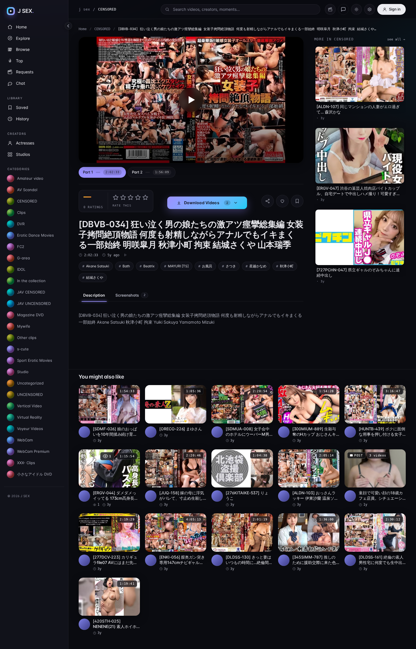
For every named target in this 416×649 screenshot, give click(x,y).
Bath (126, 266)
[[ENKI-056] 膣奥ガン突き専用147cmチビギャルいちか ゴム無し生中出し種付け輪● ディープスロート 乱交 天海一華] (175, 542)
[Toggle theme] (356, 9)
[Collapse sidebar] (68, 26)
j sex (84, 9)
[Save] (297, 201)
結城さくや (94, 277)
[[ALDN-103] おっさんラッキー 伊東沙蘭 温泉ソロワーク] (308, 478)
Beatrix (148, 266)
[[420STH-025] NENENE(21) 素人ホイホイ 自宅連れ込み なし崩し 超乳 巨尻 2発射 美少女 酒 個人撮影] (109, 607)
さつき (231, 266)
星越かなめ (257, 266)
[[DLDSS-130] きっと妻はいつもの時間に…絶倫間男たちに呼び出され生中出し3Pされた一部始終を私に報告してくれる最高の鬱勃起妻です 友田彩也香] (242, 542)
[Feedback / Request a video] (343, 9)
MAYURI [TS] (178, 266)
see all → (396, 39)
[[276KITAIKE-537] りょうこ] (242, 478)
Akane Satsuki (97, 266)
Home (83, 29)
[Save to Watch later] (132, 391)
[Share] (267, 201)
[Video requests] (330, 9)
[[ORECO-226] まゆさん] (175, 411)
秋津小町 (286, 266)
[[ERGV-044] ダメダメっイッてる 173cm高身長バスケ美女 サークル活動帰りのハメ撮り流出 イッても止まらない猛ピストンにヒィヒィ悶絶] (109, 478)
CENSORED (102, 29)
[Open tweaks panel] (369, 9)
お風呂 (207, 266)
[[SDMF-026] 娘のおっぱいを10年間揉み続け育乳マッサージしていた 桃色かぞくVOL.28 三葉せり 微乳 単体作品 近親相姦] (109, 414)
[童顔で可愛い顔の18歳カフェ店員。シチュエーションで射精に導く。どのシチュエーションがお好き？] (375, 478)
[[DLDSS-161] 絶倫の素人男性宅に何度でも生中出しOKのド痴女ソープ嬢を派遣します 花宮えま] (375, 542)
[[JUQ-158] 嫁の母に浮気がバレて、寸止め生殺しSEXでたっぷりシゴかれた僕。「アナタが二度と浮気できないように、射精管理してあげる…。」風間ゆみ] (175, 478)
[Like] (282, 201)
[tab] (102, 172)
